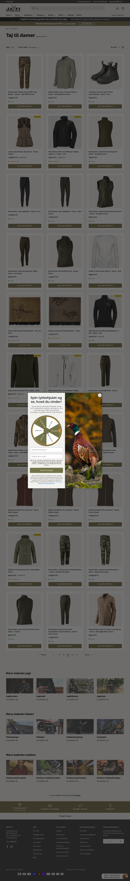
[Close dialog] (99, 395)
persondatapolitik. (50, 483)
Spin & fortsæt (46, 470)
